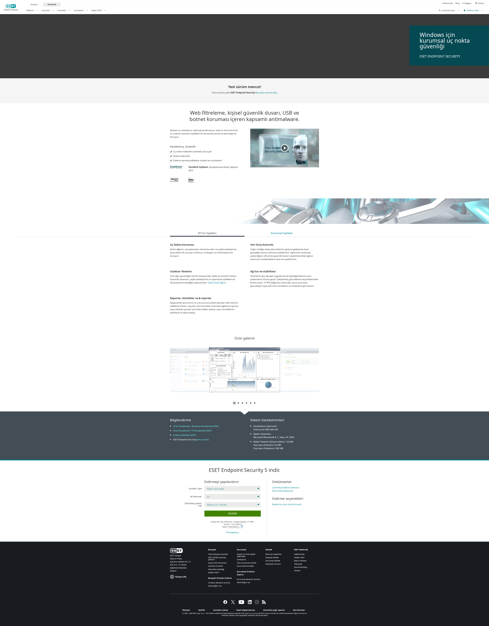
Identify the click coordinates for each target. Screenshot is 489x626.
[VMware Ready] (174, 182)
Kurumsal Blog (300, 567)
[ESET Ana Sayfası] (11, 7)
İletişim (173, 570)
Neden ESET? (213, 572)
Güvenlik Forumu (273, 564)
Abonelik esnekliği (216, 569)
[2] (238, 403)
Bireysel (34, 4)
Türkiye (481, 3)
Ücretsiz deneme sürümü (219, 582)
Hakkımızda (448, 3)
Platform (30, 10)
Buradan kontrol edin (266, 92)
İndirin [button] (232, 513)
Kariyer (297, 570)
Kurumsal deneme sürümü (248, 579)
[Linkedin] (249, 603)
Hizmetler (62, 10)
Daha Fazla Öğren (217, 282)
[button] (284, 148)
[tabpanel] (244, 280)
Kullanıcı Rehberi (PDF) (184, 435)
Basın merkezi (300, 560)
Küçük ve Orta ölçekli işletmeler (246, 555)
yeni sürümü (202, 439)
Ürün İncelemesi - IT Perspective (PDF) (192, 430)
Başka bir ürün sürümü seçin (287, 504)
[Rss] (263, 603)
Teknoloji (298, 564)
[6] (254, 403)
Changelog (231, 532)
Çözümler (46, 10)
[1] (234, 403)
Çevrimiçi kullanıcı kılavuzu (285, 487)
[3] (242, 403)
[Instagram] (257, 603)
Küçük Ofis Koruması (217, 562)
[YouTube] (241, 603)
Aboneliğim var (215, 586)
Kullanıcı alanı (473, 10)
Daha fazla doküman (282, 490)
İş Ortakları (79, 10)
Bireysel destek (272, 557)
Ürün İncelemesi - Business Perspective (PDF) (196, 426)
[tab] (207, 233)
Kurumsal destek (273, 560)
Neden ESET (96, 10)
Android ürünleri (215, 566)
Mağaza (467, 3)
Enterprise (241, 559)
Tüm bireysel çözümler (218, 554)
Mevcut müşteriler (274, 554)
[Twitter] (232, 603)
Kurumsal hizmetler (245, 566)
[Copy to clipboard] (241, 526)
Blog (457, 3)
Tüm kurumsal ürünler (246, 562)
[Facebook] (225, 603)
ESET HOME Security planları (217, 558)
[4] (246, 403)
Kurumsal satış (448, 10)
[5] (250, 403)
